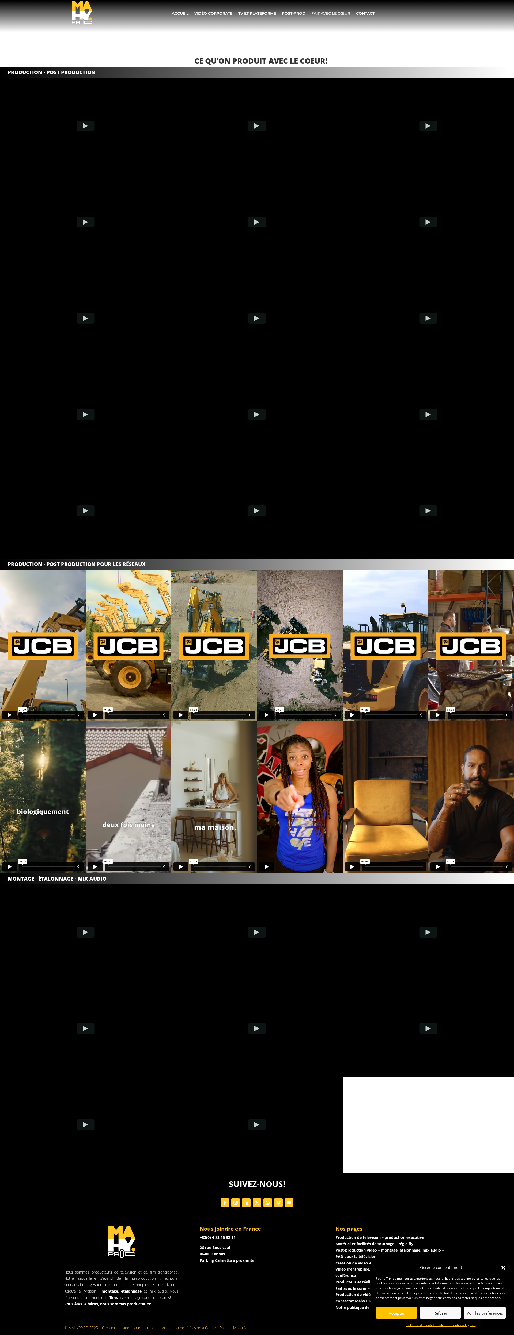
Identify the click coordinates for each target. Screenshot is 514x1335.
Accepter (397, 1313)
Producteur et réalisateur (358, 1281)
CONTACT (365, 13)
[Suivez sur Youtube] (289, 1202)
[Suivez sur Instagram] (235, 1202)
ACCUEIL (180, 13)
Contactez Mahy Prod (355, 1300)
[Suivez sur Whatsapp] (267, 1202)
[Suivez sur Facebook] (225, 1202)
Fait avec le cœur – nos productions (368, 1288)
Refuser (440, 1313)
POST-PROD (293, 13)
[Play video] (85, 126)
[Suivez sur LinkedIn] (246, 1202)
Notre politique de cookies (360, 1307)
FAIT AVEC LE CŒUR (330, 13)
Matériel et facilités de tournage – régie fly (374, 1243)
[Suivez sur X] (257, 1202)
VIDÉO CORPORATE (213, 13)
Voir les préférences (485, 1313)
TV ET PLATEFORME (257, 13)
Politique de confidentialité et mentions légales (441, 1325)
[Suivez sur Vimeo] (278, 1202)
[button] (503, 1267)
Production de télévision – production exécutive (379, 1237)
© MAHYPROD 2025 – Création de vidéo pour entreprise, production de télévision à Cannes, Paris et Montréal (156, 1327)
